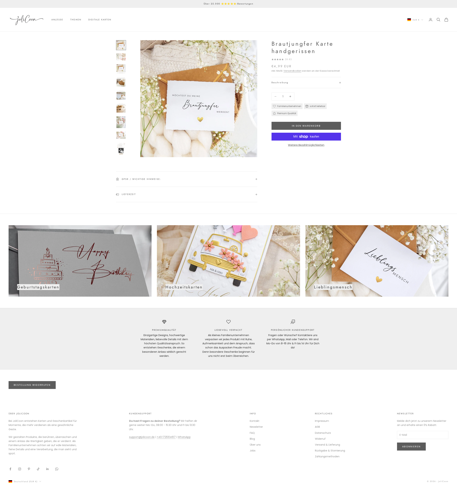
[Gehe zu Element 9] (121, 148)
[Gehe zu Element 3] (121, 69)
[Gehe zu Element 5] (121, 95)
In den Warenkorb (306, 126)
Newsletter (256, 427)
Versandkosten (292, 71)
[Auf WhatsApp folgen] (57, 469)
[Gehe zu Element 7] (121, 122)
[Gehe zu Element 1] (121, 45)
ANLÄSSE (57, 19)
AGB (317, 427)
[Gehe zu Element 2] (121, 57)
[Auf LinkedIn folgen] (47, 469)
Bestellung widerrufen (32, 385)
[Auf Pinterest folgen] (29, 469)
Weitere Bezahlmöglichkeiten (306, 145)
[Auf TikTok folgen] (38, 469)
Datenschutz (323, 433)
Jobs (252, 450)
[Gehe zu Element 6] (121, 108)
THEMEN (75, 19)
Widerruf (320, 439)
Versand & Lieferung (327, 444)
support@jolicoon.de (142, 437)
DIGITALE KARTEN (99, 19)
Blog (252, 439)
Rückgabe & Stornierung (330, 450)
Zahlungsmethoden (327, 456)
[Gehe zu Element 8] (121, 135)
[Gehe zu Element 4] (121, 82)
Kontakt (254, 421)
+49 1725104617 (166, 437)
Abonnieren (411, 446)
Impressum (322, 421)
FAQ (252, 433)
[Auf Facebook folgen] (10, 469)
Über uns (255, 444)
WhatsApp (184, 437)
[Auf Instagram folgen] (19, 469)
